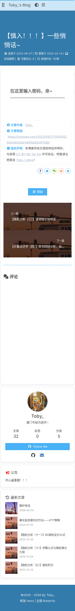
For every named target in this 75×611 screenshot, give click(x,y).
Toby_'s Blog (24, 160)
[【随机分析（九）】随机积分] (11, 568)
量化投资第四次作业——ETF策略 (39, 520)
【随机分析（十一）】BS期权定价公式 (42, 534)
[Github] (33, 455)
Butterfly (49, 601)
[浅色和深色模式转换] (36, 5)
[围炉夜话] (11, 508)
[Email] (41, 455)
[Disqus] (37, 330)
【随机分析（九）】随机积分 (36, 565)
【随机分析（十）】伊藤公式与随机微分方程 (43, 550)
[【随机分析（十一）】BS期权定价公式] (11, 537)
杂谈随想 (9, 58)
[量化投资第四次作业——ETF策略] (11, 523)
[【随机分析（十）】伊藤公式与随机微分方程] (11, 553)
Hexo (30, 601)
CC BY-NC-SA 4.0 (28, 154)
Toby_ (29, 125)
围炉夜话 (24, 505)
